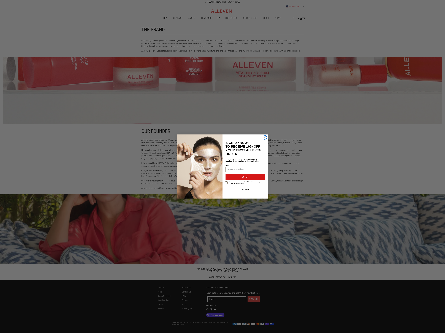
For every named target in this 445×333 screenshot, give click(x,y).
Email (227, 165)
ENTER (245, 177)
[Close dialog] (265, 137)
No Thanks (245, 189)
